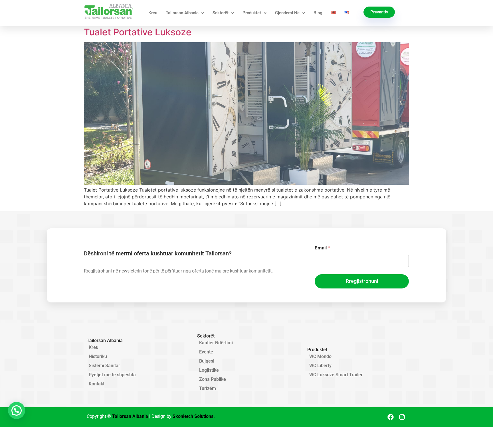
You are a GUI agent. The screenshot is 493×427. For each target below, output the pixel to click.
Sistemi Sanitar (104, 365)
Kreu (152, 12)
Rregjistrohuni (362, 281)
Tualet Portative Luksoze (137, 32)
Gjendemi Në (287, 12)
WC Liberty (320, 365)
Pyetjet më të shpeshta (112, 374)
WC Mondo (320, 356)
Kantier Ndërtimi (216, 342)
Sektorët (221, 12)
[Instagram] (402, 417)
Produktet (252, 12)
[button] (16, 410)
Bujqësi (206, 361)
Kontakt (96, 384)
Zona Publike (212, 379)
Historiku (98, 356)
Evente (206, 352)
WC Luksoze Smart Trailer (336, 374)
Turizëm (207, 388)
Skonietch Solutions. (194, 416)
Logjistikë (209, 370)
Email (322, 248)
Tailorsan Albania (182, 12)
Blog (318, 12)
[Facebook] (391, 417)
